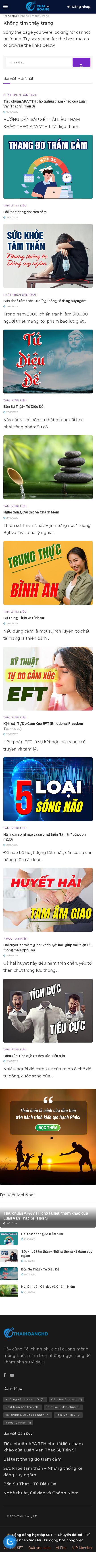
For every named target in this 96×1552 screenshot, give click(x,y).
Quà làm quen (39, 1548)
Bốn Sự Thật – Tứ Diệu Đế (23, 406)
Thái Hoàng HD (27, 1516)
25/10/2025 (29, 1239)
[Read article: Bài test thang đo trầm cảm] (48, 167)
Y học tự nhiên (15, 939)
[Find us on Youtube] (12, 1375)
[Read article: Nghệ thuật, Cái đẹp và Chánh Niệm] (48, 467)
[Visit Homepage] (37, 6)
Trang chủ (10, 15)
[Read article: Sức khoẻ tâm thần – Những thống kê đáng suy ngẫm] (48, 256)
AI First (61, 1548)
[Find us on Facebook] (4, 1375)
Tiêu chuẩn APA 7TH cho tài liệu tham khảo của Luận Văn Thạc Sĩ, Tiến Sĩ (45, 1215)
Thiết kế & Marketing (63, 1407)
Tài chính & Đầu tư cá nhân (28, 1414)
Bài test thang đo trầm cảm (25, 212)
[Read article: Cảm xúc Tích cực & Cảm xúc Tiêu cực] (48, 1011)
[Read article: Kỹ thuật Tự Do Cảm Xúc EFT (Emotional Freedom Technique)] (48, 679)
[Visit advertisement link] (48, 1137)
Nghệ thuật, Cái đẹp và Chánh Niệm (31, 512)
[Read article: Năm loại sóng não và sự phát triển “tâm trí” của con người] (48, 789)
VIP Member (82, 1548)
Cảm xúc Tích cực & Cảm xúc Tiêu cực (34, 1056)
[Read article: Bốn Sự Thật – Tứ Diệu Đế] (48, 361)
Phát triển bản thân (20, 95)
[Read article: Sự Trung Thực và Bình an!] (48, 573)
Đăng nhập (81, 7)
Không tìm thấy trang (34, 15)
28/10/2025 (29, 1261)
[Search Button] (81, 62)
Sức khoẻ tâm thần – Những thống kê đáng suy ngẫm (44, 301)
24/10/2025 (29, 1291)
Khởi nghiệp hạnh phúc (25, 1399)
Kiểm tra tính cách (66, 1399)
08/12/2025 (11, 1223)
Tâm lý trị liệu (15, 205)
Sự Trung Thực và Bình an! (24, 618)
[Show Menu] (5, 6)
